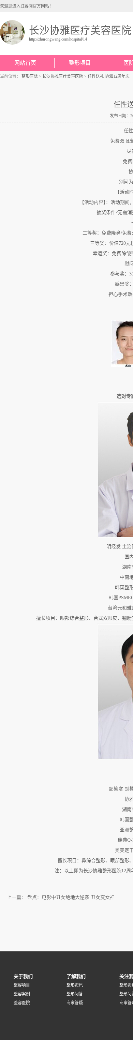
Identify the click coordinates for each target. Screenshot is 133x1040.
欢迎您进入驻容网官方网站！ (26, 6)
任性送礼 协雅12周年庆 (109, 76)
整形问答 (74, 994)
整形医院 (29, 76)
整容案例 (22, 994)
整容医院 (22, 1002)
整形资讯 (74, 985)
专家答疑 (74, 1002)
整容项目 (22, 985)
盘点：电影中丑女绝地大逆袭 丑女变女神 (71, 897)
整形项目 (80, 63)
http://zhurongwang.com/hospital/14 (58, 39)
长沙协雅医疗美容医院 (62, 76)
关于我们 (23, 976)
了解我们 (76, 976)
